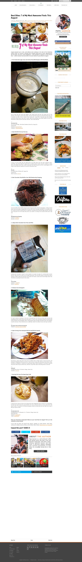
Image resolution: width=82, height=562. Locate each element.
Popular (58, 167)
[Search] (70, 0)
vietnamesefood (44, 21)
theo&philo (35, 21)
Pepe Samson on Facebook (46, 425)
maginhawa (14, 21)
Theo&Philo (17, 282)
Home (16, 5)
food (39, 20)
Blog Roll (15, 0)
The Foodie (49, 5)
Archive (67, 167)
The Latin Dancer (23, 5)
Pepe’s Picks (11, 555)
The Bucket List (64, 5)
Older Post (50, 540)
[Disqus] (31, 490)
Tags (63, 167)
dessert (37, 20)
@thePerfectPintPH (19, 128)
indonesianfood (47, 20)
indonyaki (50, 20)
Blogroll (18, 547)
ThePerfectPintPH (18, 126)
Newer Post (13, 540)
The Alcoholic (32, 5)
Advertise (23, 0)
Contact (19, 0)
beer (26, 20)
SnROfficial (17, 217)
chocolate (34, 20)
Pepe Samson (14, 20)
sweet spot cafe (23, 21)
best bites (29, 20)
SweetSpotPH (17, 414)
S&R (20, 21)
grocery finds (42, 20)
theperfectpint (39, 21)
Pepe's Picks (56, 5)
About (12, 0)
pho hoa (18, 21)
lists (12, 21)
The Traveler (41, 5)
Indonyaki (17, 370)
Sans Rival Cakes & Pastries (20, 326)
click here (19, 173)
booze (32, 20)
